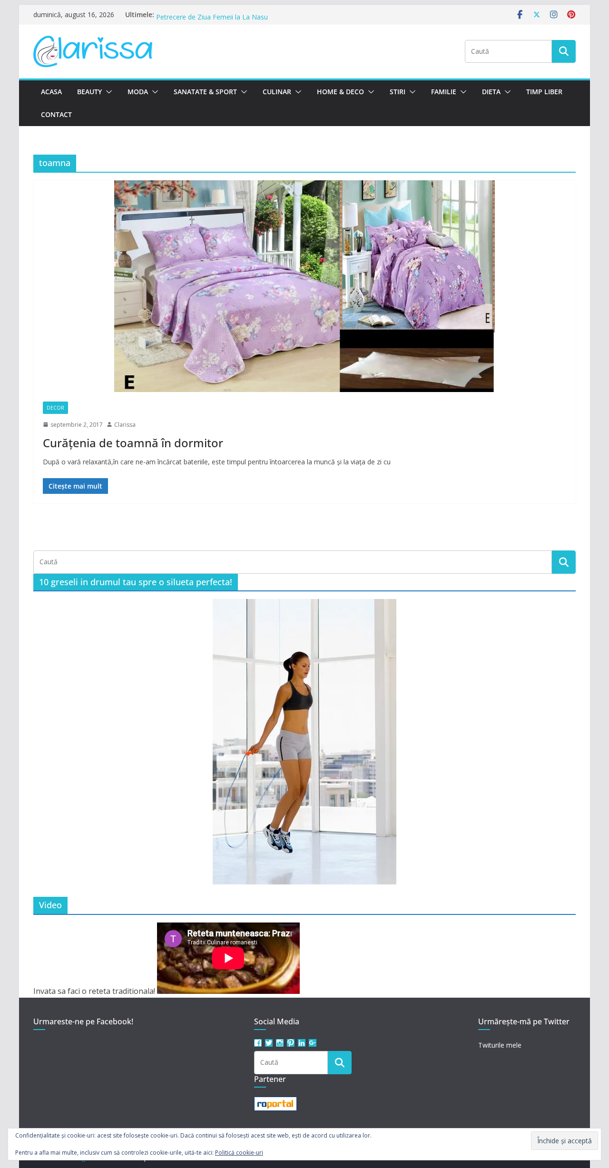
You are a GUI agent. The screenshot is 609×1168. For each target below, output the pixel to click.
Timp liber (544, 91)
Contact (56, 114)
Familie (443, 91)
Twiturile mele (499, 1045)
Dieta (491, 91)
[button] (107, 91)
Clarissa (125, 425)
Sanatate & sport (205, 91)
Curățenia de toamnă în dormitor (133, 443)
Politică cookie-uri (239, 1152)
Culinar (277, 91)
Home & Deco (340, 91)
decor (55, 407)
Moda (138, 91)
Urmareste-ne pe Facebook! (83, 1021)
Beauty (89, 91)
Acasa (51, 91)
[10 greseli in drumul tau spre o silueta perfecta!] (304, 741)
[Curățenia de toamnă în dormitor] (304, 286)
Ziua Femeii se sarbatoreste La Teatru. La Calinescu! (236, 14)
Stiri (397, 91)
